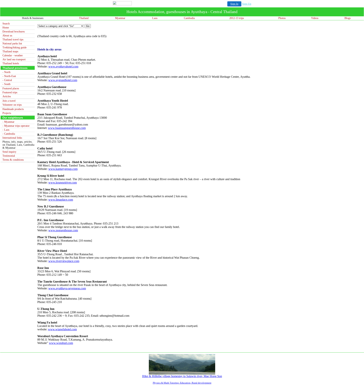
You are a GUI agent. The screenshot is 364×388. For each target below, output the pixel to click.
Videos (314, 18)
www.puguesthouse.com (63, 230)
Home (5, 27)
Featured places (10, 88)
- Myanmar (8, 121)
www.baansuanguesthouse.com (67, 128)
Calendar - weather (12, 55)
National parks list (12, 43)
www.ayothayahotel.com (63, 66)
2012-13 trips (236, 18)
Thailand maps (10, 51)
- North (6, 72)
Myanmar (120, 18)
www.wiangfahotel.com (62, 329)
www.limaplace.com (60, 199)
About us (7, 35)
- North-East (9, 76)
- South (6, 84)
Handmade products (13, 109)
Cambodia (189, 18)
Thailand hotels (10, 63)
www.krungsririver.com (62, 182)
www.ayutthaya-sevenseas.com (67, 288)
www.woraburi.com (61, 343)
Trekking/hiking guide (14, 47)
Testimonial (8, 155)
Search (6, 23)
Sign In (234, 3)
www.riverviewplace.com (63, 261)
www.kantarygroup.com (63, 168)
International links (12, 137)
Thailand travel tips (12, 39)
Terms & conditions (13, 159)
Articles (6, 96)
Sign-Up (246, 3)
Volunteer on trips (12, 104)
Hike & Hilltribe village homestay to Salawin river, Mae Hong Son (182, 376)
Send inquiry (9, 151)
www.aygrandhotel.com (62, 80)
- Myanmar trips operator (16, 125)
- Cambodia (8, 133)
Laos (154, 18)
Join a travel (9, 100)
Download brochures (13, 31)
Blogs (347, 18)
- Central (7, 80)
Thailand (84, 18)
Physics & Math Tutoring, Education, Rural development (182, 382)
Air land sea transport (14, 59)
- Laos (5, 129)
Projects (6, 113)
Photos (282, 18)
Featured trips (9, 92)
